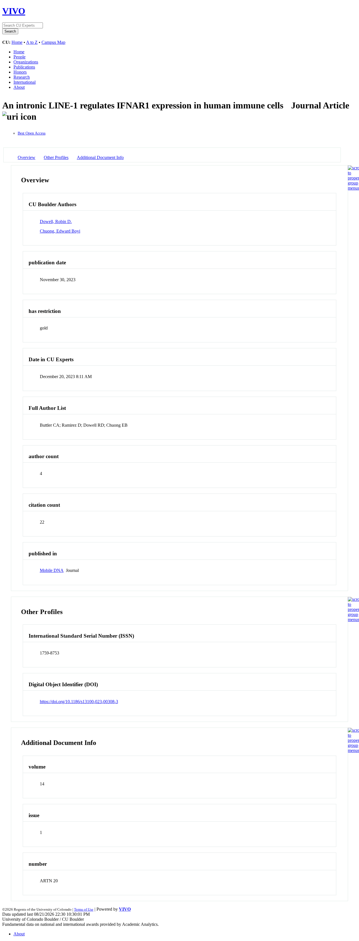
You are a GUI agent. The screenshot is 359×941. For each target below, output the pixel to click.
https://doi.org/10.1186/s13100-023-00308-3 (79, 701)
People (19, 56)
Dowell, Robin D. (56, 221)
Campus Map (53, 42)
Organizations (25, 62)
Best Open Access (31, 133)
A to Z (32, 42)
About (19, 87)
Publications (24, 67)
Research (21, 77)
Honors (20, 72)
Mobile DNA (52, 570)
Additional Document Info (100, 157)
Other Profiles (56, 157)
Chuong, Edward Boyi (60, 231)
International (24, 82)
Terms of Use (83, 909)
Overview (26, 157)
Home (16, 42)
